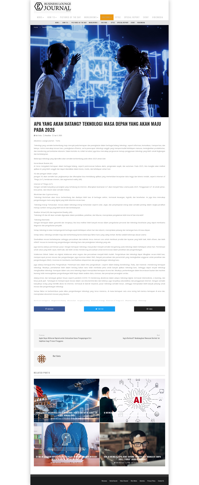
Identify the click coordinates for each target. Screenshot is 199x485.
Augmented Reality (59, 300)
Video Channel (124, 481)
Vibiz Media (134, 481)
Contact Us (161, 481)
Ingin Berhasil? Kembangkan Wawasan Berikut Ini (141, 336)
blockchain (72, 300)
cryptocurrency (84, 300)
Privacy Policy (151, 481)
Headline (48, 135)
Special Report (132, 17)
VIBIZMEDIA (157, 17)
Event (146, 17)
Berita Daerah (113, 481)
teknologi (142, 300)
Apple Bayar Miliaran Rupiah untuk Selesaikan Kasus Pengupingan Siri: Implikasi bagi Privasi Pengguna (65, 338)
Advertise (142, 481)
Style (118, 17)
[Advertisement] (123, 7)
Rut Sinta (38, 135)
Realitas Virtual (131, 300)
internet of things (98, 300)
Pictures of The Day (70, 17)
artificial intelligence (42, 300)
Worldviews (90, 17)
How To (51, 17)
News (39, 17)
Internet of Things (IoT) (115, 300)
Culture (106, 17)
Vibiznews (104, 481)
